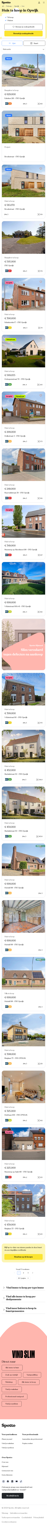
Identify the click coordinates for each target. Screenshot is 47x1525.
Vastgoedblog (32, 1375)
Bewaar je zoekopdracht (25, 27)
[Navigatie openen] (44, 2)
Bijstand (5, 1466)
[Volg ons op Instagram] (3, 1481)
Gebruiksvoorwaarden (18, 1513)
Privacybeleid (38, 1517)
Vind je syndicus (11, 1404)
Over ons (5, 1462)
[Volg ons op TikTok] (21, 1481)
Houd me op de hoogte (23, 1257)
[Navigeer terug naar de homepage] (6, 2)
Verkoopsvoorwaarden (11, 1517)
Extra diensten (7, 1475)
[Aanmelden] (39, 2)
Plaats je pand (7, 1439)
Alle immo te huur (12, 1367)
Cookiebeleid (27, 1517)
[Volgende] (32, 1273)
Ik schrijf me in (13, 1496)
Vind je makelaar (11, 1389)
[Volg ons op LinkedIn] (12, 1481)
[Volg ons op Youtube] (16, 1481)
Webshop (9, 1382)
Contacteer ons (7, 1471)
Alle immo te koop (29, 1382)
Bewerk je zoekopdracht (23, 33)
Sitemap (5, 1513)
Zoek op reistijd (11, 1375)
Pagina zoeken (27, 1443)
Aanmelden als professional (32, 1439)
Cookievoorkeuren (9, 1522)
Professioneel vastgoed (14, 1396)
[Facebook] (8, 1481)
